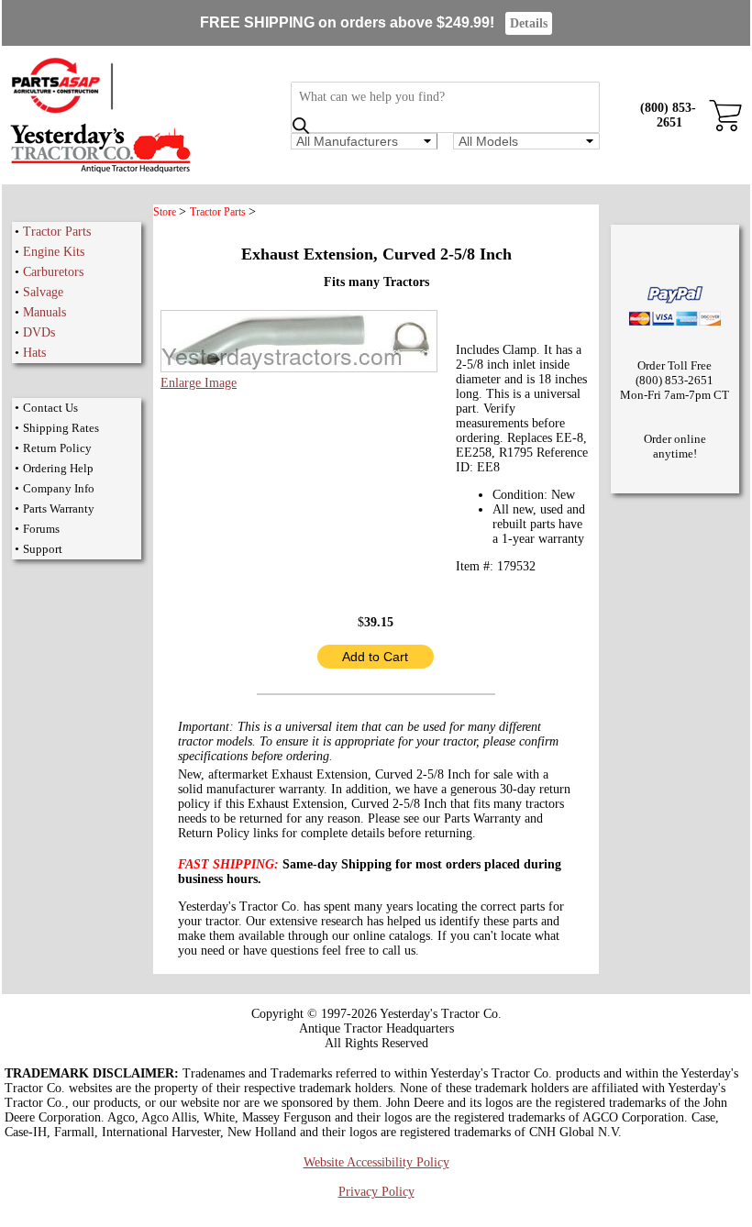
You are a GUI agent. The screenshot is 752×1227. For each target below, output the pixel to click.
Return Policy (57, 448)
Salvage (43, 292)
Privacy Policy (376, 1192)
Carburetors (53, 272)
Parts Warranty (58, 508)
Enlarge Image (198, 383)
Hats (34, 352)
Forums (41, 529)
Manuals (44, 312)
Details (528, 23)
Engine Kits (53, 252)
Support (42, 549)
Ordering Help (58, 468)
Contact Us (50, 408)
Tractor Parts (57, 231)
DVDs (39, 332)
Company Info (58, 488)
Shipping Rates (61, 428)
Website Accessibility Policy (376, 1162)
